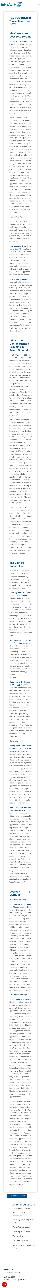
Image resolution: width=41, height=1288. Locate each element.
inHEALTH (14, 1280)
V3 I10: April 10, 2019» (21, 1232)
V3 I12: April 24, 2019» (21, 1208)
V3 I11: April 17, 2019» (21, 1227)
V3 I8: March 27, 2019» (22, 1241)
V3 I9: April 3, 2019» (21, 1236)
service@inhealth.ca (12, 1273)
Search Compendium (17, 1196)
